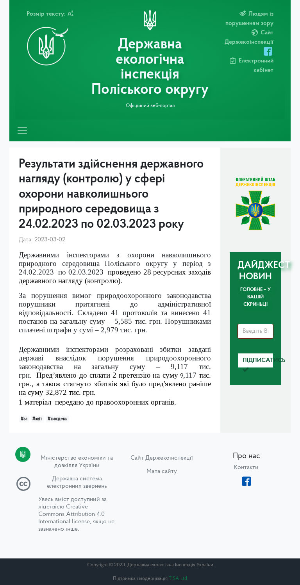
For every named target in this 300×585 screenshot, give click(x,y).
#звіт (37, 419)
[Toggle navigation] (22, 130)
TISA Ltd (178, 578)
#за (24, 419)
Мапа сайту (161, 471)
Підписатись (258, 360)
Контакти (246, 467)
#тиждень (57, 419)
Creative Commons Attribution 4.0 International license (71, 514)
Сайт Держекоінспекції (161, 458)
